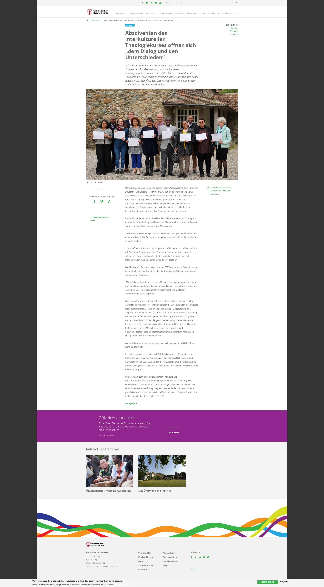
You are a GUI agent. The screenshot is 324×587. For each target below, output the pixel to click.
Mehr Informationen (122, 585)
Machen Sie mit (193, 13)
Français (234, 31)
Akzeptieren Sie (267, 582)
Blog (236, 13)
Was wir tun (179, 13)
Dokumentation (208, 13)
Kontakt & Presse (224, 13)
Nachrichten (150, 13)
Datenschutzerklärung (106, 435)
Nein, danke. (285, 582)
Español (234, 34)
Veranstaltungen (165, 13)
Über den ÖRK (121, 13)
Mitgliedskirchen (136, 13)
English (234, 28)
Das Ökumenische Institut (221, 187)
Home (87, 20)
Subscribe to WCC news (99, 218)
